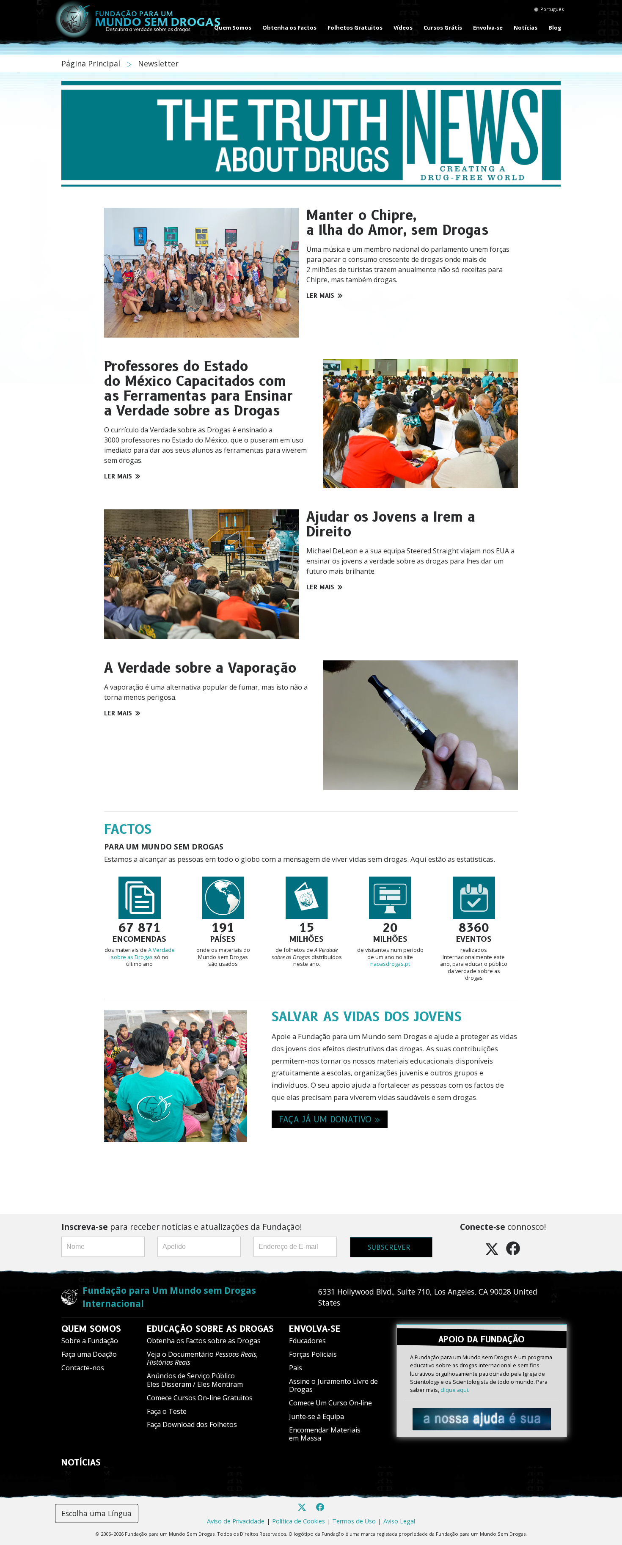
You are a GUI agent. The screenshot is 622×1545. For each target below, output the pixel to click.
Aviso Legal (399, 1521)
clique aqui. (454, 1390)
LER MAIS (320, 296)
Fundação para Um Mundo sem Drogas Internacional (169, 1296)
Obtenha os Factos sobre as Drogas (204, 1340)
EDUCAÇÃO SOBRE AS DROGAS (210, 1329)
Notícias (525, 27)
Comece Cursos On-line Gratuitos (200, 1397)
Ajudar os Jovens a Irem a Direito (390, 524)
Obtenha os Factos (289, 27)
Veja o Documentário (202, 1358)
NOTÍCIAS (81, 1462)
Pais (295, 1367)
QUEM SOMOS (91, 1329)
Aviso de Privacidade (235, 1521)
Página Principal (91, 63)
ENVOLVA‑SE (315, 1329)
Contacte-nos (82, 1367)
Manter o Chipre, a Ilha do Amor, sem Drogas (397, 222)
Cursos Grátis (443, 27)
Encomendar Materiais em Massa (325, 1434)
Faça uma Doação (89, 1354)
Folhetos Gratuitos (355, 27)
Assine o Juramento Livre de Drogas (333, 1385)
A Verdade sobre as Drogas (143, 953)
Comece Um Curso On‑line (330, 1403)
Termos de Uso (354, 1521)
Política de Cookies (298, 1521)
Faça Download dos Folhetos (192, 1424)
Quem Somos (232, 27)
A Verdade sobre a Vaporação (200, 668)
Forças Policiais (313, 1354)
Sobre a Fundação (89, 1340)
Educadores (307, 1340)
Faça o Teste (167, 1411)
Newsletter (158, 63)
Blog (554, 27)
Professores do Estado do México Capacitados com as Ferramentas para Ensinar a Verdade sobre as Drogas (198, 388)
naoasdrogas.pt (390, 964)
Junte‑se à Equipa (316, 1416)
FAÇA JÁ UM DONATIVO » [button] (329, 1119)
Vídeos (403, 27)
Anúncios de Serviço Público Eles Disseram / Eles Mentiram (195, 1379)
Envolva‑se (488, 27)
